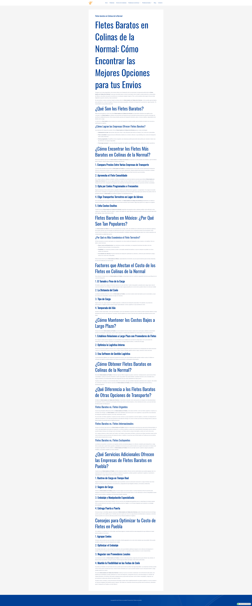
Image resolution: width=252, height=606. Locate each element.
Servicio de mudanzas (121, 2)
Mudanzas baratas (146, 2)
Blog (155, 2)
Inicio (106, 2)
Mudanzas (112, 2)
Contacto (160, 2)
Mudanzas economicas (133, 2)
